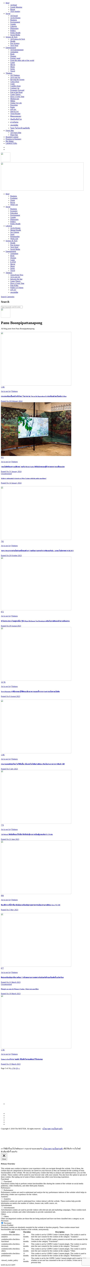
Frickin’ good (15, 58)
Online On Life (16, 103)
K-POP (13, 262)
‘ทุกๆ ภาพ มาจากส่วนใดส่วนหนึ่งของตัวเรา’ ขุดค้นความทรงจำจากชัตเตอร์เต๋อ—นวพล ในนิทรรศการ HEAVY (37, 551)
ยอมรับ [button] (14, 1152)
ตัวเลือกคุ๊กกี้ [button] (6, 1152)
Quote (12, 200)
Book (12, 54)
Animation (14, 52)
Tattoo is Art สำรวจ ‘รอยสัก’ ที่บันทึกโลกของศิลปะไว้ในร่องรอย (22, 1059)
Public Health (15, 33)
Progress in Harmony (13, 139)
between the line (16, 279)
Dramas (13, 56)
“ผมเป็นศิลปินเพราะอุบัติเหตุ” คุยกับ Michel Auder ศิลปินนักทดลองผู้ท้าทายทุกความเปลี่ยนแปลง (33, 467)
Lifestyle (13, 26)
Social (8, 14)
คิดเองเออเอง (15, 116)
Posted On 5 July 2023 (9, 769)
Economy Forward (17, 90)
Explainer (13, 198)
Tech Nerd (14, 45)
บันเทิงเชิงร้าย (16, 119)
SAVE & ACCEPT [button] (8, 1265)
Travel (12, 71)
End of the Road (16, 92)
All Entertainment (16, 50)
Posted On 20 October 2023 (11, 555)
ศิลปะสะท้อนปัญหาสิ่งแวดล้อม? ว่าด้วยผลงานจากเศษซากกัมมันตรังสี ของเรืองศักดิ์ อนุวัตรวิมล (32, 977)
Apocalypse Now (16, 275)
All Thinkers (15, 75)
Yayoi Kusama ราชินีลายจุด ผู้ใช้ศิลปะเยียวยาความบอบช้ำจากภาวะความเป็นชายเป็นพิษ (30, 691)
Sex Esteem (14, 232)
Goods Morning (16, 7)
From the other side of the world (22, 60)
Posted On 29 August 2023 (11, 626)
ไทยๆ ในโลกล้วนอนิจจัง (20, 128)
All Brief (13, 5)
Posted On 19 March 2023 (11, 994)
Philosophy (14, 28)
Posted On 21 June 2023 (10, 839)
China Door (14, 82)
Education (14, 213)
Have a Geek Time (17, 97)
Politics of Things (16, 288)
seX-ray (13, 109)
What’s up (14, 205)
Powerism (14, 105)
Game (12, 63)
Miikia (12, 101)
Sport (12, 234)
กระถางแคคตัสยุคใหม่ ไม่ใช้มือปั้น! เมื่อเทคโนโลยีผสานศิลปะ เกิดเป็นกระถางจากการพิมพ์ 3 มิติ (33, 764)
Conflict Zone (15, 86)
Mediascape (14, 99)
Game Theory (15, 94)
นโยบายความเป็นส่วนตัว (52, 1129)
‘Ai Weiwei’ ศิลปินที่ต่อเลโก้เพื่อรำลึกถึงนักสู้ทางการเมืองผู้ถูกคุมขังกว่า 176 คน (27, 834)
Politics (13, 31)
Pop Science (14, 43)
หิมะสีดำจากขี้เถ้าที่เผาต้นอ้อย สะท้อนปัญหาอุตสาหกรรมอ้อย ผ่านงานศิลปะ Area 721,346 (30, 905)
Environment (15, 22)
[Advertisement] (47, 1087)
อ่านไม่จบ (14, 122)
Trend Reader (15, 114)
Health (12, 41)
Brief (7, 3)
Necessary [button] (5, 1221)
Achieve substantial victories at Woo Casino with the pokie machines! (23, 478)
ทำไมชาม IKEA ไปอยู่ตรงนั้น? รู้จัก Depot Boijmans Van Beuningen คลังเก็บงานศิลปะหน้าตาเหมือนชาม (35, 621)
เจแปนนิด (14, 125)
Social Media (15, 35)
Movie (12, 65)
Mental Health (15, 230)
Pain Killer (14, 285)
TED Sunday (15, 11)
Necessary (7, 1223)
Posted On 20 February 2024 (11, 401)
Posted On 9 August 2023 (10, 696)
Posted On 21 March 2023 (11, 982)
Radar (12, 107)
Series (12, 69)
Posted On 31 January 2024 (11, 472)
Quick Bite (10, 131)
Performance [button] (5, 1188)
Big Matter (10, 141)
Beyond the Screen (17, 80)
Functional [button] (5, 1179)
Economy (13, 211)
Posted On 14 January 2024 (11, 483)
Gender (13, 24)
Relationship (15, 236)
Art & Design (15, 18)
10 (17, 1068)
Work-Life (14, 239)
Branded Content (12, 137)
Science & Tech (11, 37)
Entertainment (11, 48)
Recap (12, 9)
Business (13, 20)
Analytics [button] (4, 1197)
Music (12, 67)
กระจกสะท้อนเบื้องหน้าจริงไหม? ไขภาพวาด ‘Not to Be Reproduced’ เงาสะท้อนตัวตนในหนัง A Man (33, 396)
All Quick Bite (15, 133)
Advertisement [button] (6, 1205)
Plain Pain (14, 135)
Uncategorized (6, 474)
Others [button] (3, 1214)
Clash (12, 84)
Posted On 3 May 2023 (9, 910)
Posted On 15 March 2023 (11, 1064)
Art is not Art (15, 77)
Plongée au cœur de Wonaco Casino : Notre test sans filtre (20, 989)
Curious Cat (14, 88)
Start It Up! (14, 111)
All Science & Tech (17, 39)
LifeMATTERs (11, 143)
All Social (14, 16)
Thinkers (9, 73)
